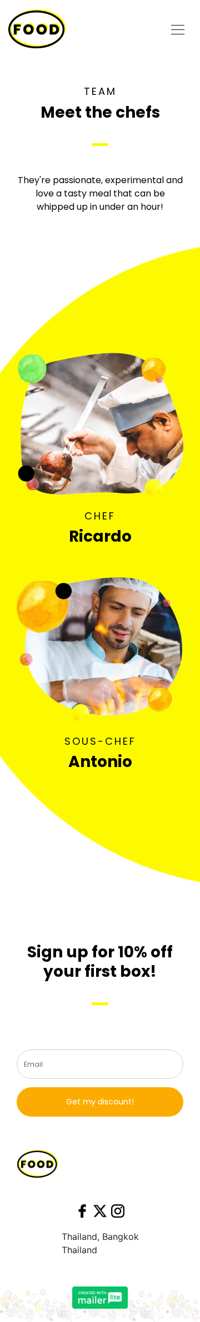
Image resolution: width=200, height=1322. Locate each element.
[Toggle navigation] (178, 29)
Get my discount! (100, 1101)
